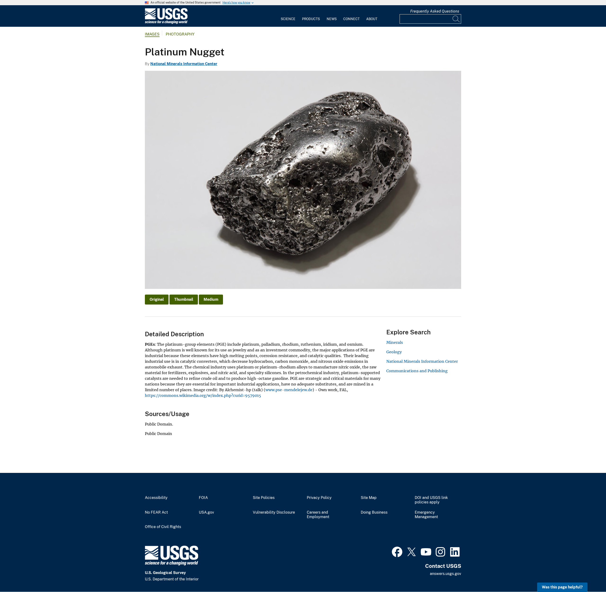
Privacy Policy (319, 498)
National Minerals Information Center (183, 64)
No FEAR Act (156, 512)
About (371, 19)
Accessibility (156, 498)
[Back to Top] (589, 575)
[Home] (166, 23)
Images (152, 34)
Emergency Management (426, 514)
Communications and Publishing (417, 370)
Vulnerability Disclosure (274, 512)
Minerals (394, 342)
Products (311, 19)
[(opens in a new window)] (397, 551)
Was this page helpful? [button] (562, 587)
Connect (351, 19)
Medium (211, 299)
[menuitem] (288, 16)
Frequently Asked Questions (434, 11)
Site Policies (264, 498)
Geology (394, 352)
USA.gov (206, 512)
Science (288, 19)
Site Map (369, 498)
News (332, 19)
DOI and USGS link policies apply (431, 500)
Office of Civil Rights (163, 527)
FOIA (203, 498)
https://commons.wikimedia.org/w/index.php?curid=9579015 (203, 395)
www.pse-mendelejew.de (288, 389)
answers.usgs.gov (445, 573)
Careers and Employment (318, 514)
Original (157, 299)
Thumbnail (183, 299)
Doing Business (374, 512)
